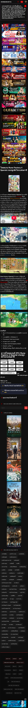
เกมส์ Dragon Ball (13, 602)
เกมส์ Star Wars (5, 595)
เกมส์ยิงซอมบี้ (12, 576)
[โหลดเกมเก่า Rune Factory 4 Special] (14, 273)
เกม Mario (11, 624)
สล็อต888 (21, 670)
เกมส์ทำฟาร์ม (4, 576)
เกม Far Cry (18, 598)
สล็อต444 (14, 666)
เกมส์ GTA (20, 595)
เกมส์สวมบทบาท (13, 557)
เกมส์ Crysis (4, 618)
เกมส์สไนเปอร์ (21, 640)
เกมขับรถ (20, 576)
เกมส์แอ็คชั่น (21, 554)
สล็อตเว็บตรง (8, 674)
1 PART (4, 362)
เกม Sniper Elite (5, 637)
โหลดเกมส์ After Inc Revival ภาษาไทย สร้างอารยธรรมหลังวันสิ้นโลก (14, 435)
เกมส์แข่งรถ (4, 589)
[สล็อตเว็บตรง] (14, 146)
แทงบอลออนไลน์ (8, 670)
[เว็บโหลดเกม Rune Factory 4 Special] (14, 242)
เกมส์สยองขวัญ (22, 566)
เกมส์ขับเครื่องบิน (14, 631)
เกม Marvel (16, 582)
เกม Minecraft (18, 624)
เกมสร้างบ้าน (4, 611)
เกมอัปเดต (23, 631)
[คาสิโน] (14, 118)
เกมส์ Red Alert (14, 643)
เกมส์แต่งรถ (11, 618)
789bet (14, 674)
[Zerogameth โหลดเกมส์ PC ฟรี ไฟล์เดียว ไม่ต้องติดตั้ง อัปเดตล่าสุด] (8, 2)
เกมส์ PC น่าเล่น (13, 554)
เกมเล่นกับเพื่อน (5, 634)
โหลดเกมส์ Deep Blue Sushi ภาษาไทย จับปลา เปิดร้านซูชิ (14, 480)
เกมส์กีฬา (3, 570)
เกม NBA (3, 627)
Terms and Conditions (9, 662)
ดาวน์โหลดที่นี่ (11, 360)
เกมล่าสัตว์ (13, 637)
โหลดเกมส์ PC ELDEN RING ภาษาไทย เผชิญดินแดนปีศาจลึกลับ (14, 524)
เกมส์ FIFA (22, 592)
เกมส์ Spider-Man (17, 605)
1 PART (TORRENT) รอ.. (8, 373)
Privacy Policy (20, 662)
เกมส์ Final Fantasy (13, 592)
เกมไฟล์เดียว (4, 554)
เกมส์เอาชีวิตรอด (13, 566)
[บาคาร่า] (14, 125)
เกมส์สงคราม (12, 573)
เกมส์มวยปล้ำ (4, 598)
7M (8, 681)
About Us (8, 658)
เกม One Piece (20, 618)
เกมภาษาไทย (4, 566)
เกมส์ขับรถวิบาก (5, 631)
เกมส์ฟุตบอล (19, 579)
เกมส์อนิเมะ (4, 579)
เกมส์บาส (3, 640)
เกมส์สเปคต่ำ (16, 560)
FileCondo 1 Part (4, 360)
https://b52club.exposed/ (16, 677)
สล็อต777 (20, 666)
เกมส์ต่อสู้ (10, 570)
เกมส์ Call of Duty (13, 589)
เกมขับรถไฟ (4, 592)
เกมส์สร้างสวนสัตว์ (15, 621)
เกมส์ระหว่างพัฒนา (5, 647)
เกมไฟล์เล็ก (17, 570)
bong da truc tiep (8, 689)
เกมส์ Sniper (20, 637)
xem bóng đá (9, 693)
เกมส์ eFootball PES (6, 608)
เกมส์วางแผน (4, 563)
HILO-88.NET (7, 666)
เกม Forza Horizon (17, 608)
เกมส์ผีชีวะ (13, 595)
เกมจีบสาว (22, 586)
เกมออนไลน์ (4, 615)
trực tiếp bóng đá (19, 689)
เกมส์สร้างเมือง (20, 573)
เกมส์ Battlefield (19, 615)
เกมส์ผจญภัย (4, 557)
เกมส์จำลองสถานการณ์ (6, 560)
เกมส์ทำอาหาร (22, 611)
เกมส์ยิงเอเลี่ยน (22, 589)
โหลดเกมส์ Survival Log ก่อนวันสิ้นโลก (14, 458)
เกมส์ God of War (5, 621)
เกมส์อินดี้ (12, 563)
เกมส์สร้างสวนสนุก (12, 640)
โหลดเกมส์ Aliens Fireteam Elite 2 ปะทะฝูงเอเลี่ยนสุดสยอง (14, 546)
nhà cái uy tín (18, 693)
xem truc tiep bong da (14, 685)
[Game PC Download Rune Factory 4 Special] (14, 327)
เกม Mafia (11, 615)
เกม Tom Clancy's (12, 627)
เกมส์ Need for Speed (6, 605)
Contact (15, 658)
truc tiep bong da (15, 681)
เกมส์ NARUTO (21, 627)
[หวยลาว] (14, 139)
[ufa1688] (14, 111)
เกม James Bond (14, 634)
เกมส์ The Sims (13, 611)
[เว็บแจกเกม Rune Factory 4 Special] (14, 309)
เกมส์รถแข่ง (4, 573)
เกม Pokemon (4, 602)
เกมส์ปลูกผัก (11, 579)
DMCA (20, 658)
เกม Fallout (4, 624)
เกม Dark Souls (5, 643)
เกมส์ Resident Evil (6, 586)
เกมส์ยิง (17, 563)
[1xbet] (14, 704)
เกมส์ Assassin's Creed (6, 582)
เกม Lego (12, 598)
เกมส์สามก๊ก (14, 586)
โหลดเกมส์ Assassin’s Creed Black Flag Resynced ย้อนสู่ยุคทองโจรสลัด (14, 502)
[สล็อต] (14, 153)
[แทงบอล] (14, 132)
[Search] (21, 2)
